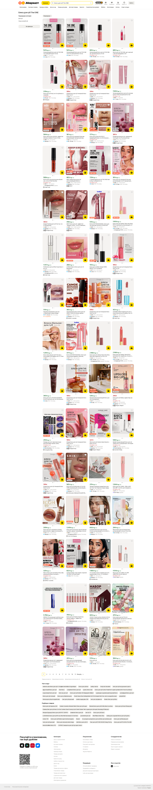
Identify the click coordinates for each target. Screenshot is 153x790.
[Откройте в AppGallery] (32, 747)
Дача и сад (56, 763)
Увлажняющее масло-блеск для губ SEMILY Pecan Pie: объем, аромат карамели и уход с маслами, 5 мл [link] (76, 312)
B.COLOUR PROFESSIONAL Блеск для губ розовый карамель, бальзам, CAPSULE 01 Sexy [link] (76, 355)
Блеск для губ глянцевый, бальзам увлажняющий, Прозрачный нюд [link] (75, 137)
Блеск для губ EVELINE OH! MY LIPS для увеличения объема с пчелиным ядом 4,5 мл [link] (122, 661)
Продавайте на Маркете (89, 768)
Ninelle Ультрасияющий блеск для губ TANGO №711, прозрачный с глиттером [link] (123, 442)
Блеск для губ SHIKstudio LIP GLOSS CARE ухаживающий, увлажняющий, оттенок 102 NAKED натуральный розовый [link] (76, 487)
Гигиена (56, 746)
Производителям (115, 744)
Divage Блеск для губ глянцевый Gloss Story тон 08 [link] (122, 267)
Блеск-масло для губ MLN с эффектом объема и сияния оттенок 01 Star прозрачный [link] (53, 137)
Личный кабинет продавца (90, 766)
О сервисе (85, 746)
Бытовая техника (58, 744)
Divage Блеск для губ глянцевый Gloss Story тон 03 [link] (76, 442)
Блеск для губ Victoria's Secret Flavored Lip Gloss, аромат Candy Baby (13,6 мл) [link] (76, 530)
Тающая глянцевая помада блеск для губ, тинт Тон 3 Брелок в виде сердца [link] (99, 487)
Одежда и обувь (58, 751)
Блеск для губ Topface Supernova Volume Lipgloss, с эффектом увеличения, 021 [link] (75, 617)
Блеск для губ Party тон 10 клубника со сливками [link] (53, 94)
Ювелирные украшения (60, 780)
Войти (131, 3)
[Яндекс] (149, 787)
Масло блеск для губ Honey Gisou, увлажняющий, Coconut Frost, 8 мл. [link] (122, 530)
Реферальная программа (117, 742)
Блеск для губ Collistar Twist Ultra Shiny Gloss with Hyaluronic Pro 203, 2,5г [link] (99, 355)
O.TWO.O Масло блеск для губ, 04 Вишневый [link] (75, 267)
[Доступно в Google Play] (27, 747)
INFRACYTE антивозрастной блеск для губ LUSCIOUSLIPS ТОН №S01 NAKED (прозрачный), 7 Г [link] (53, 618)
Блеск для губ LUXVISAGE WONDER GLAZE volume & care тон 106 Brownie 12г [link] (53, 398)
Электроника (57, 749)
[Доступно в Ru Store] (38, 747)
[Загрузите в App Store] (22, 747)
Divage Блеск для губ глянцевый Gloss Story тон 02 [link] (76, 398)
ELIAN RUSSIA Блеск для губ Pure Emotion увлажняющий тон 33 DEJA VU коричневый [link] (100, 530)
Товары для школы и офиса (61, 768)
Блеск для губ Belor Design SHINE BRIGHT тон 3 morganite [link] (98, 267)
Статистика (7, 786)
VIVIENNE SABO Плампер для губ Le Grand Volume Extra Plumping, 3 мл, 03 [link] (122, 312)
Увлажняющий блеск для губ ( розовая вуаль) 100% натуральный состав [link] (123, 94)
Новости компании (116, 739)
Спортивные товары (59, 770)
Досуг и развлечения (59, 739)
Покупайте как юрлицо (89, 744)
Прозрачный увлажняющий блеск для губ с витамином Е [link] (99, 398)
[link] (59, 686)
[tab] (22, 7)
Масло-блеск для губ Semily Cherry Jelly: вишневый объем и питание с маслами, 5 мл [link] (53, 573)
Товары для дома (58, 754)
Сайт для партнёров (88, 773)
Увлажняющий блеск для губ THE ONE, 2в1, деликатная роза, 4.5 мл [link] (100, 53)
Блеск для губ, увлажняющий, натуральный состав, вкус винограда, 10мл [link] (76, 661)
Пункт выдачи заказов (117, 746)
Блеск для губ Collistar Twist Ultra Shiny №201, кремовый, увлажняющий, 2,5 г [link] (123, 224)
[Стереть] (90, 3)
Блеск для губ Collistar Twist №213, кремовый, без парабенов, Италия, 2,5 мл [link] (123, 355)
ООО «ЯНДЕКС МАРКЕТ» (144, 785)
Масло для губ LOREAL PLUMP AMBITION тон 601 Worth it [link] (121, 573)
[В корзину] (62, 45)
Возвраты (85, 749)
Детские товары (58, 778)
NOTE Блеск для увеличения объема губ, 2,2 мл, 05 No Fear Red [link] (52, 180)
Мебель (56, 742)
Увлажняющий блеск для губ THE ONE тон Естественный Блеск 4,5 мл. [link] (76, 53)
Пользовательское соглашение (20, 786)
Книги (55, 766)
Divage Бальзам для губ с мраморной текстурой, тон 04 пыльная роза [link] (52, 661)
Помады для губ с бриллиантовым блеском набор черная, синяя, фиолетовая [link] (52, 442)
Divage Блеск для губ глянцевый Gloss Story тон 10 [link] (99, 94)
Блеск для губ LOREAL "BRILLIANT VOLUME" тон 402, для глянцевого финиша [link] (122, 487)
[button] (47, 16)
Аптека (55, 756)
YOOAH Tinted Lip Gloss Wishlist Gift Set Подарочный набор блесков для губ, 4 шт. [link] (100, 618)
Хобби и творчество (59, 761)
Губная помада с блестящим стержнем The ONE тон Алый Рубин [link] (77, 573)
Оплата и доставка (88, 742)
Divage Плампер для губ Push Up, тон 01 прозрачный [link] (52, 224)
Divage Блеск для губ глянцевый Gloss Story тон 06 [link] (53, 487)
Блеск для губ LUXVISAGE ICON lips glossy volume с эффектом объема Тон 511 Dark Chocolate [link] (53, 530)
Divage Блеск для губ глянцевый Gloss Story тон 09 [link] (99, 312)
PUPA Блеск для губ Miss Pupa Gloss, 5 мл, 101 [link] (53, 267)
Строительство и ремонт (60, 775)
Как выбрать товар (88, 739)
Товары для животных (59, 773)
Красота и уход (58, 758)
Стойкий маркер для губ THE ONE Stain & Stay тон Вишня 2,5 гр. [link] (100, 180)
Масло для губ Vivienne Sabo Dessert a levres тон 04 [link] (99, 442)
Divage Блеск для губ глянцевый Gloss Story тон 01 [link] (76, 94)
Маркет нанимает (115, 749)
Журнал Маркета (87, 751)
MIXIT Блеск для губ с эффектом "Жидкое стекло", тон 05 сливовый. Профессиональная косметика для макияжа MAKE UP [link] (76, 224)
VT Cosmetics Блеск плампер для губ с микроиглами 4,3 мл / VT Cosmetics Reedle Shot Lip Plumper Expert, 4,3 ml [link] (99, 573)
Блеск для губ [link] (93, 660)
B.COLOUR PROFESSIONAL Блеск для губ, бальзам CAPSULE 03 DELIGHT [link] (99, 224)
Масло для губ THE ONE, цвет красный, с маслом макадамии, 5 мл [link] (123, 53)
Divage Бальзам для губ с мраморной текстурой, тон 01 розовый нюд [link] (122, 137)
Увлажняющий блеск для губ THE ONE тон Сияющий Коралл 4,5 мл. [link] (53, 53)
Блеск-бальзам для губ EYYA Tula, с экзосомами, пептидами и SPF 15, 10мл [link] (53, 355)
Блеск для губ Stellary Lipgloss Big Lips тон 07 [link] (122, 398)
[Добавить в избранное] (62, 20)
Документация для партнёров (90, 770)
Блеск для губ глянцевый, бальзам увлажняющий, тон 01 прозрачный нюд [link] (122, 180)
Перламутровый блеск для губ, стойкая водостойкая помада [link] (51, 312)
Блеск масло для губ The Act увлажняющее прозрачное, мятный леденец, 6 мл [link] (122, 618)
